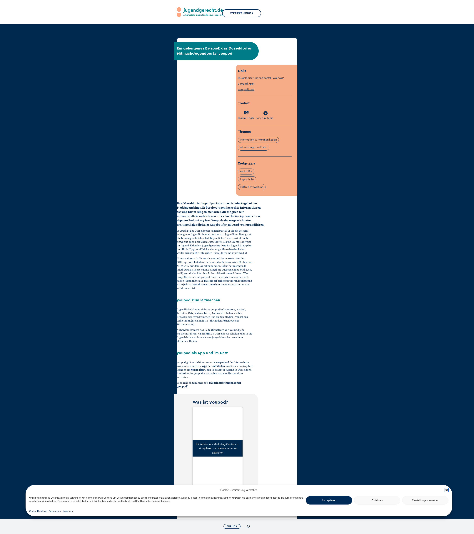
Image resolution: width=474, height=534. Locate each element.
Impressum (68, 511)
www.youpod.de (223, 362)
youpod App (246, 84)
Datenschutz (55, 511)
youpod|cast (246, 89)
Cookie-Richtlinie (38, 511)
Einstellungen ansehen (425, 500)
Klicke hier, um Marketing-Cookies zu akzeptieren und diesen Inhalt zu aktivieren (217, 448)
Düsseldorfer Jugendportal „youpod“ (261, 78)
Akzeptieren (329, 500)
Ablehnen (377, 500)
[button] (446, 490)
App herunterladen (213, 366)
